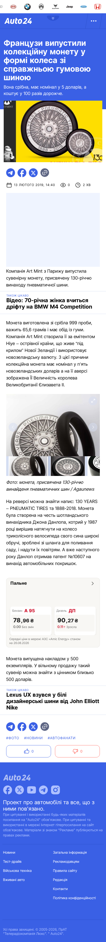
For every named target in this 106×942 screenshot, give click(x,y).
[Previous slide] (13, 427)
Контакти (60, 889)
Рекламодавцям (66, 862)
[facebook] (22, 172)
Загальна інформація (70, 852)
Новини (9, 852)
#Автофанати (62, 738)
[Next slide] (92, 427)
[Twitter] (19, 789)
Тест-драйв (12, 862)
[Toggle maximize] (92, 400)
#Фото (12, 738)
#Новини (33, 738)
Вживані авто (14, 880)
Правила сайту (65, 871)
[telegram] (10, 172)
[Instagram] (55, 789)
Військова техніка (17, 871)
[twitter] (33, 172)
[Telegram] (43, 789)
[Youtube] (31, 789)
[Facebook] (7, 789)
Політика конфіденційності (74, 898)
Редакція (60, 880)
